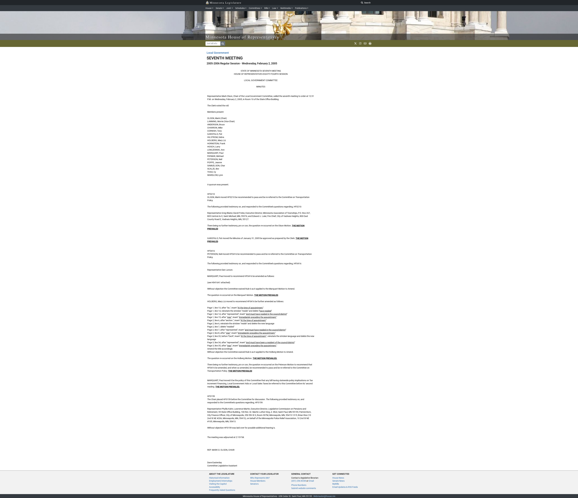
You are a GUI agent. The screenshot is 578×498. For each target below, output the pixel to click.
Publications (301, 8)
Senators (254, 484)
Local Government (218, 52)
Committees (254, 8)
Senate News (338, 481)
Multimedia (285, 8)
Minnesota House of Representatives (242, 37)
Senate (219, 8)
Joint (228, 8)
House (208, 8)
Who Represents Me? (260, 478)
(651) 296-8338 (298, 481)
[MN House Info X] (355, 43)
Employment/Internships (220, 481)
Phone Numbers (298, 485)
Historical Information (219, 478)
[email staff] (365, 43)
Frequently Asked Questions (222, 490)
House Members (257, 481)
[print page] (370, 43)
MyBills (335, 484)
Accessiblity (214, 487)
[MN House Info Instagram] (360, 43)
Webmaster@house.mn (324, 496)
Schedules (240, 8)
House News (338, 478)
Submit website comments (303, 488)
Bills (266, 8)
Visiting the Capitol (218, 484)
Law (274, 8)
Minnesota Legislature (225, 2)
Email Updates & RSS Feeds (345, 487)
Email (311, 481)
